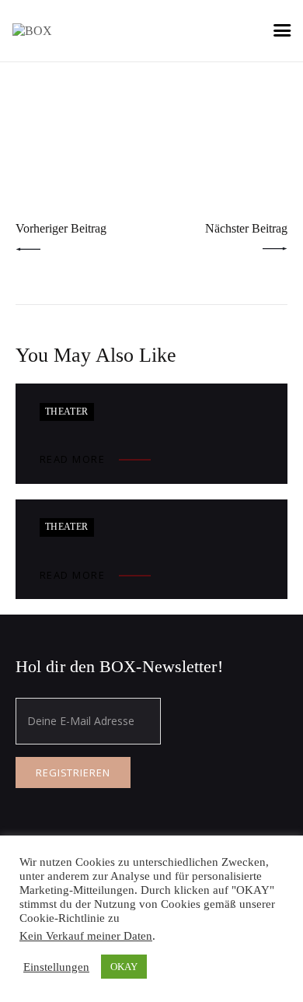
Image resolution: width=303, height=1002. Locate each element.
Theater (67, 411)
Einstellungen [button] (56, 967)
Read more (73, 459)
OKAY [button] (124, 966)
